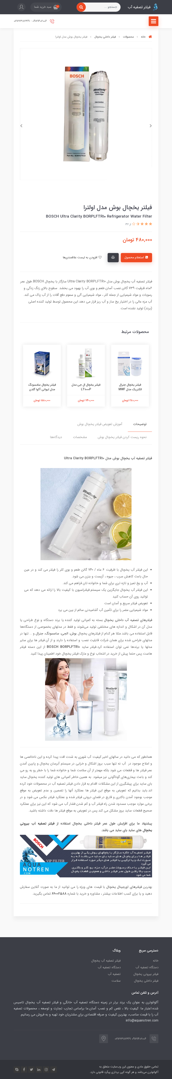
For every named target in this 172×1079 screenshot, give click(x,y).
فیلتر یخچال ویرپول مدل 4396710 (42, 389)
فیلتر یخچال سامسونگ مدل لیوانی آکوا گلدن (86, 387)
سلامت (116, 980)
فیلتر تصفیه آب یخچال (106, 960)
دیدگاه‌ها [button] (56, 437)
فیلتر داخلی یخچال (146, 980)
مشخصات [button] (80, 437)
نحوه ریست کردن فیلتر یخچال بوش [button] (122, 437)
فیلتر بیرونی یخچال (145, 974)
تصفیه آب (114, 974)
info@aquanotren (138, 1020)
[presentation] (151, 126)
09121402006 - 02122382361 (31, 21)
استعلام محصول (134, 257)
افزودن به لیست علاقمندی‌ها (80, 257)
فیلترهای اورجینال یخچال (124, 887)
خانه (155, 960)
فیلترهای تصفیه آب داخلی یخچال (128, 620)
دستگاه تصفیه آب (147, 967)
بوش (73, 633)
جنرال (39, 633)
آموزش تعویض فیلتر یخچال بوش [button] (99, 424)
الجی (64, 633)
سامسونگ (52, 633)
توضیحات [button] (140, 424)
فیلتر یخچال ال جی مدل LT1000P (130, 387)
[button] (46, 7)
